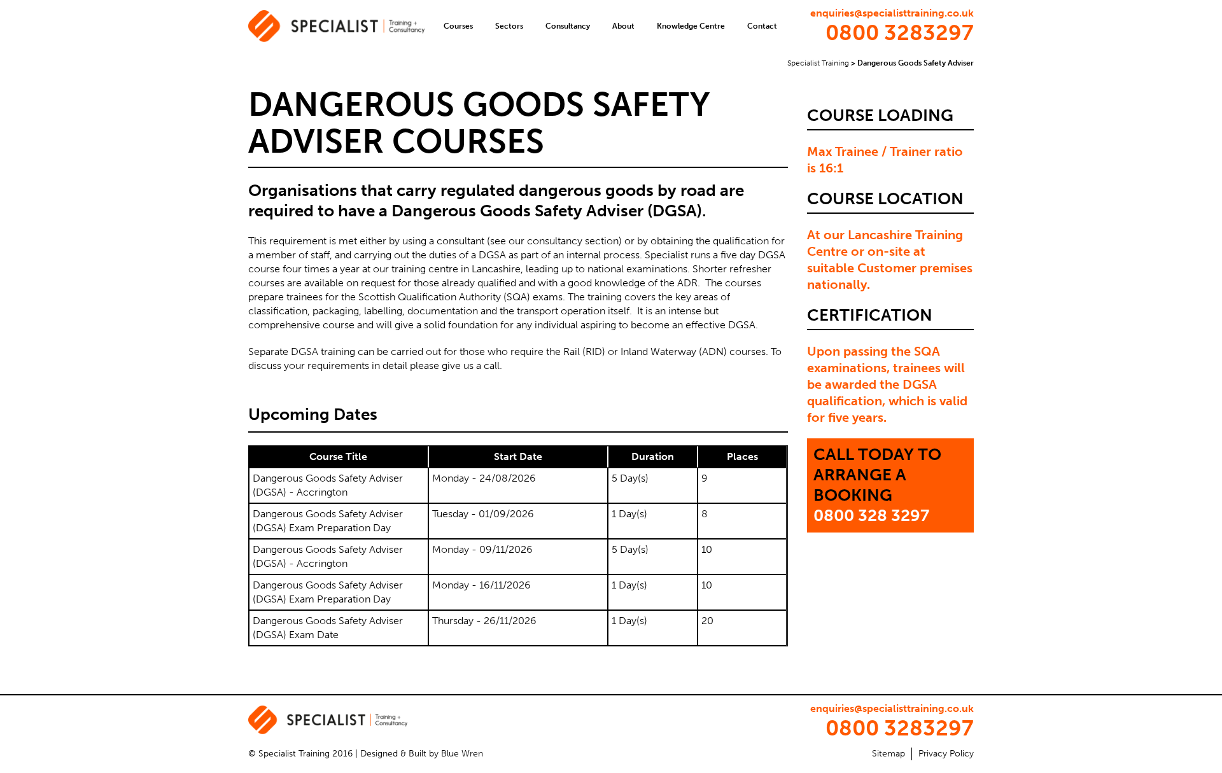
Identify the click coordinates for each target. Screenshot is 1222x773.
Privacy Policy (946, 753)
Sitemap (888, 753)
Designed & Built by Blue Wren (421, 753)
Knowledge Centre (691, 26)
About (623, 26)
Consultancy (567, 26)
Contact (762, 26)
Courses (458, 26)
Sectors (509, 26)
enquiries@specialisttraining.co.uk (892, 13)
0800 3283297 (899, 33)
